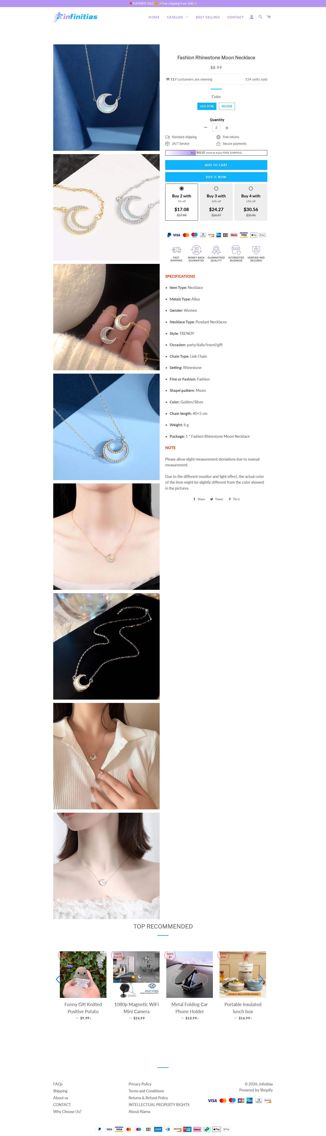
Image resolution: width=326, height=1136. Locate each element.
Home (154, 17)
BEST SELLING (208, 17)
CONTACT (235, 17)
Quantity (217, 120)
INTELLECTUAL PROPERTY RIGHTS (159, 1104)
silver (227, 106)
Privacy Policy (140, 1084)
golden (207, 106)
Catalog (175, 17)
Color (216, 96)
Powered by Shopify (256, 1090)
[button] (58, 979)
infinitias (266, 1084)
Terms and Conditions (146, 1091)
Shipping (60, 1091)
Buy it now (216, 177)
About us (60, 1097)
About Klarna (139, 1111)
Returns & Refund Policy (148, 1097)
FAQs (58, 1084)
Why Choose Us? (67, 1111)
